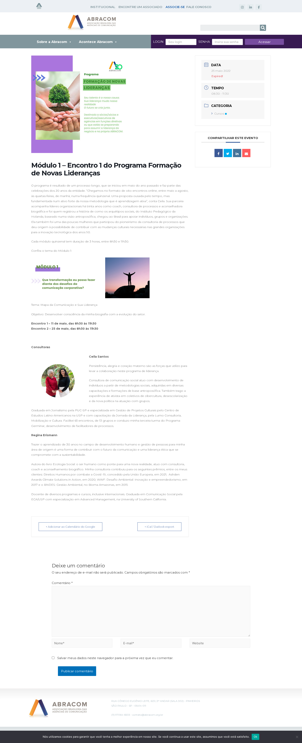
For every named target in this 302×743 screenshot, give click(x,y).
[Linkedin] (237, 153)
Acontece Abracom (96, 42)
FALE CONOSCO (198, 7)
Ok (255, 736)
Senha (204, 42)
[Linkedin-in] (250, 7)
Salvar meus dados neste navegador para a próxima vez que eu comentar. (115, 658)
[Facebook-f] (259, 7)
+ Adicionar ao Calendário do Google (70, 526)
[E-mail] (246, 153)
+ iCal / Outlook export (159, 526)
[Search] (263, 28)
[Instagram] (242, 7)
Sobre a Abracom (52, 42)
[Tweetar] (228, 153)
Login (158, 42)
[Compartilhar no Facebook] (218, 153)
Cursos (219, 113)
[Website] (220, 644)
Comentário (62, 583)
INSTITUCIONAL (102, 7)
